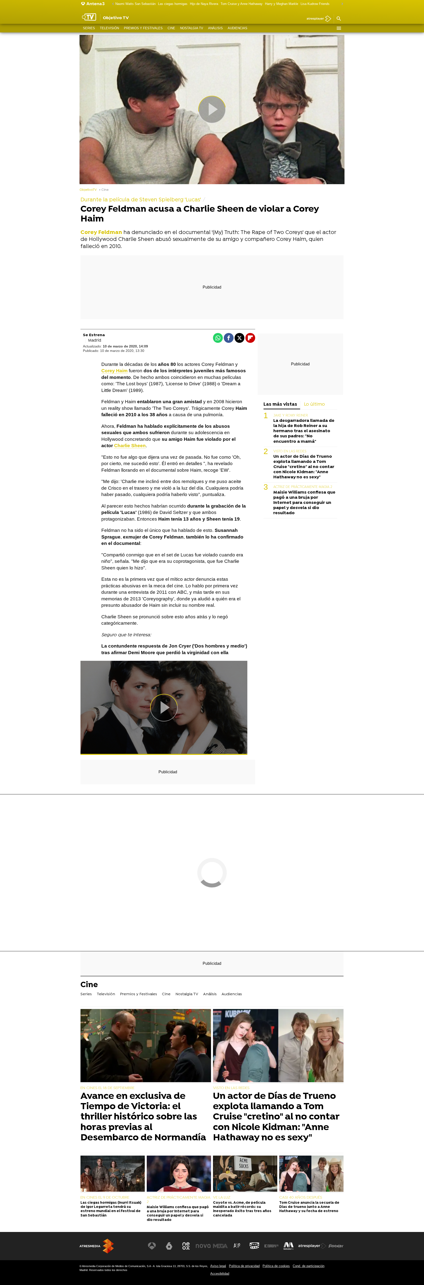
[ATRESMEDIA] (97, 1246)
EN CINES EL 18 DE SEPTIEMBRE (107, 1088)
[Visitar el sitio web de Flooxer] (336, 1246)
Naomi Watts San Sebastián (135, 4)
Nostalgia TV (191, 28)
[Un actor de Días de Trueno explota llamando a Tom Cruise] (278, 1046)
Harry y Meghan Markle (281, 4)
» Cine (104, 190)
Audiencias (237, 28)
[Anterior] (111, 4)
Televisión (109, 28)
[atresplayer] (317, 19)
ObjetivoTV (88, 190)
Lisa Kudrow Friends (315, 4)
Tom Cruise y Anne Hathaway (242, 4)
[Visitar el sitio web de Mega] (220, 1246)
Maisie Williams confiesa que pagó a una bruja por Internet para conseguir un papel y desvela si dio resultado (304, 503)
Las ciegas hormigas (172, 4)
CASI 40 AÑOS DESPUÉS (300, 1197)
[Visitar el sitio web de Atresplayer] (312, 1246)
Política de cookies (276, 1266)
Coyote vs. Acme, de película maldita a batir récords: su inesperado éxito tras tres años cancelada (242, 1209)
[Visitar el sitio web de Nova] (203, 1246)
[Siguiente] (341, 4)
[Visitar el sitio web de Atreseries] (237, 1246)
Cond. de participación (308, 1266)
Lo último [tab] (314, 404)
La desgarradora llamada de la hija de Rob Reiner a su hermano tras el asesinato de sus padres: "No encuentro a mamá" (303, 431)
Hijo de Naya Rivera (204, 4)
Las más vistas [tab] (280, 404)
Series (89, 28)
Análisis (215, 28)
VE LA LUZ (221, 1197)
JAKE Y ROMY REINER (290, 416)
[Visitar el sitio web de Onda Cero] (254, 1246)
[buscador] (339, 19)
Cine (171, 28)
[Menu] (339, 28)
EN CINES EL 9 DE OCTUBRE (104, 1197)
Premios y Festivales (143, 28)
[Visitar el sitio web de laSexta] (169, 1246)
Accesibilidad (219, 1273)
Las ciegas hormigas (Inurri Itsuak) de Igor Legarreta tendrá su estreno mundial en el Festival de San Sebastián (110, 1209)
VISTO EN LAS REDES (289, 451)
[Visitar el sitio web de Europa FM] (271, 1246)
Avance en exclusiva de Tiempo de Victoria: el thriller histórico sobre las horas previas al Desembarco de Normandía (143, 1117)
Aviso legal (218, 1266)
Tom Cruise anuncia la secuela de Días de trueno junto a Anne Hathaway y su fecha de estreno (309, 1207)
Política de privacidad (244, 1266)
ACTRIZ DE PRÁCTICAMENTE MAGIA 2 (302, 487)
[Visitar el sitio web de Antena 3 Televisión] (152, 1246)
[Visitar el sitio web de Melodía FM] (288, 1246)
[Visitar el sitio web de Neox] (186, 1246)
